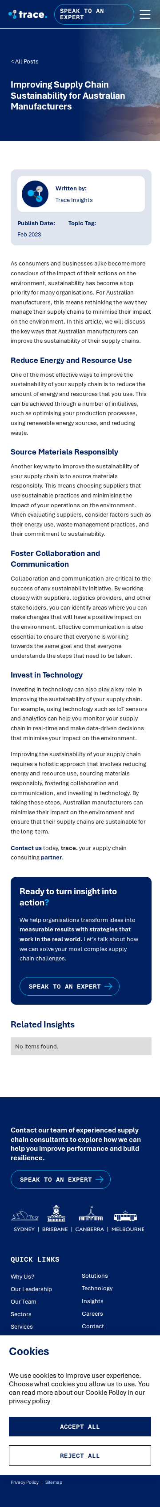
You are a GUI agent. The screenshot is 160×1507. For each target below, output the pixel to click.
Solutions (95, 1275)
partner (51, 857)
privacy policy (29, 1401)
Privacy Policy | (27, 1482)
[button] (145, 14)
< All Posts (25, 61)
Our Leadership (31, 1289)
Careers (92, 1313)
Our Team (23, 1301)
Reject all (80, 1456)
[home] (26, 14)
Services (22, 1326)
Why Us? (22, 1276)
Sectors (21, 1314)
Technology (97, 1288)
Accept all (80, 1427)
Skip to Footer (14, 9)
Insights (93, 1301)
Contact (93, 1326)
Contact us (26, 848)
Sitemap (52, 1482)
